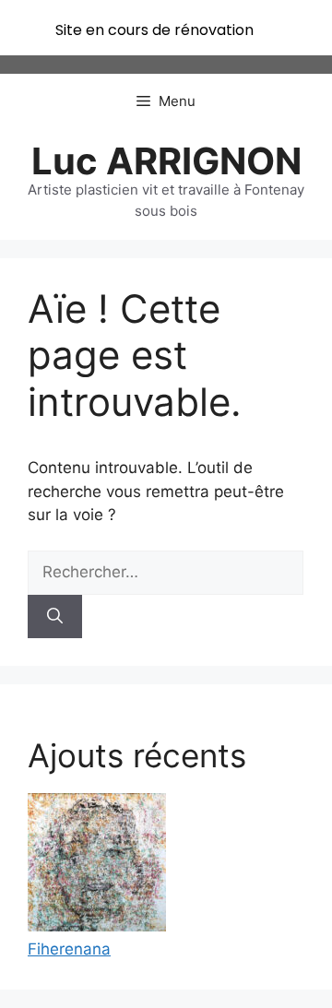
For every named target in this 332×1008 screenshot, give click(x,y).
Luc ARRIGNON (166, 161)
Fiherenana (69, 949)
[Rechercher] (55, 617)
